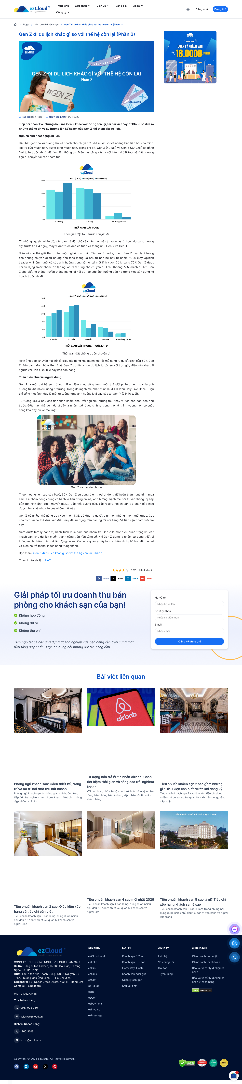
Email (158, 624)
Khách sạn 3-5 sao (133, 962)
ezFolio (92, 962)
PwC (48, 560)
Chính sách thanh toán (206, 962)
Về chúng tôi (166, 962)
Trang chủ (62, 5)
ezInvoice (94, 1009)
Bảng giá (121, 5)
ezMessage (95, 1015)
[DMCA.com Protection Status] (10, 1081)
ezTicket (93, 985)
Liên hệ (162, 956)
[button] (103, 578)
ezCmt (92, 979)
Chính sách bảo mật (204, 956)
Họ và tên (161, 597)
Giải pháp (81, 5)
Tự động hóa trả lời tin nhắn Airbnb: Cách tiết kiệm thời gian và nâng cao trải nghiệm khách (120, 782)
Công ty (61, 12)
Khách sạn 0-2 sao (133, 956)
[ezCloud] (32, 9)
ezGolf (92, 997)
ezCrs (91, 968)
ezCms (92, 974)
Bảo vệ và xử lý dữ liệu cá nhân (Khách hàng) (208, 979)
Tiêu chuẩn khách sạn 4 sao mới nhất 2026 (120, 899)
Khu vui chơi (129, 985)
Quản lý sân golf (132, 979)
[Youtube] (35, 1066)
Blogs (136, 5)
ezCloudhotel (96, 956)
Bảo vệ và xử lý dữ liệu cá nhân (208, 970)
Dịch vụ (101, 5)
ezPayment (95, 1003)
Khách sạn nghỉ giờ (134, 974)
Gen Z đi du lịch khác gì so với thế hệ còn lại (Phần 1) (68, 553)
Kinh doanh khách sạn (46, 24)
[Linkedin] (26, 1066)
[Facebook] (16, 1066)
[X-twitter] (45, 1066)
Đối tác (162, 968)
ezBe (91, 991)
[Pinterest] (54, 1066)
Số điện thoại (163, 611)
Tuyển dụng (165, 974)
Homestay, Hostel (133, 968)
